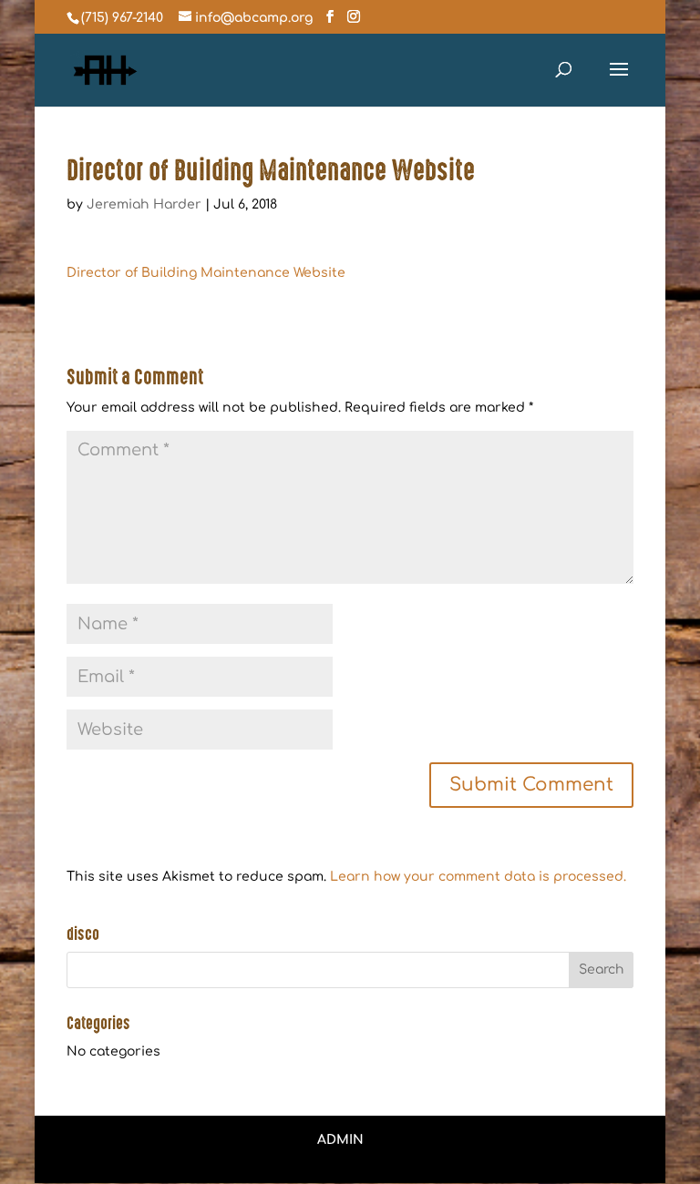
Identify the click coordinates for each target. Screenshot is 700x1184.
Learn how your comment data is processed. (478, 876)
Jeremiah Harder (144, 204)
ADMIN (340, 1140)
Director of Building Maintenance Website (206, 273)
